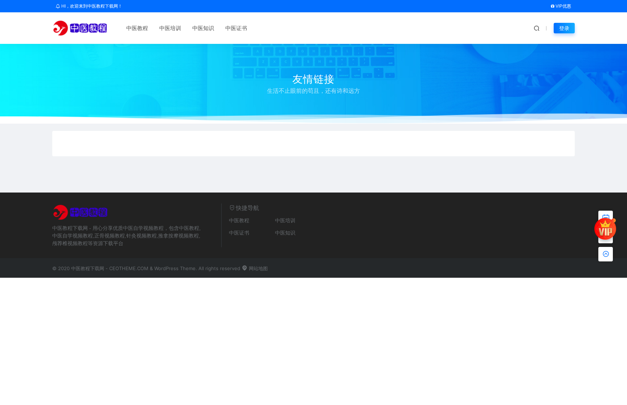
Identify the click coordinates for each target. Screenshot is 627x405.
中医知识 (203, 28)
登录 (564, 28)
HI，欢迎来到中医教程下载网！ (91, 6)
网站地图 (257, 268)
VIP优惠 (562, 6)
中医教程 (137, 28)
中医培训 (170, 28)
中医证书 (236, 28)
